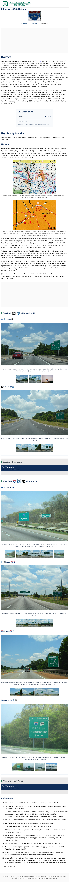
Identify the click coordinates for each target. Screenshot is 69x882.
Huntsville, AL (35, 23)
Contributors (53, 878)
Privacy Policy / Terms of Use (25, 878)
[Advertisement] (34, 40)
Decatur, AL (24, 23)
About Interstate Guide (41, 878)
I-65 (40, 61)
